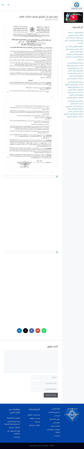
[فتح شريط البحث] (8, 5)
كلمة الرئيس (55, 409)
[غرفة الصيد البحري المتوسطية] (76, 5)
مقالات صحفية (34, 425)
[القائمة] (3, 5)
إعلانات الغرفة (35, 418)
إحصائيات (16, 437)
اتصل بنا (57, 436)
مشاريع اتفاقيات (54, 412)
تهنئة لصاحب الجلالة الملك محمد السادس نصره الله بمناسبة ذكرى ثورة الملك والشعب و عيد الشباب (74, 38)
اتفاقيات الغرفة (14, 428)
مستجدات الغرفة (34, 415)
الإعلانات (57, 416)
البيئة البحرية (55, 426)
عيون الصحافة (55, 419)
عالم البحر (56, 423)
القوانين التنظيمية (13, 418)
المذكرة (37, 422)
